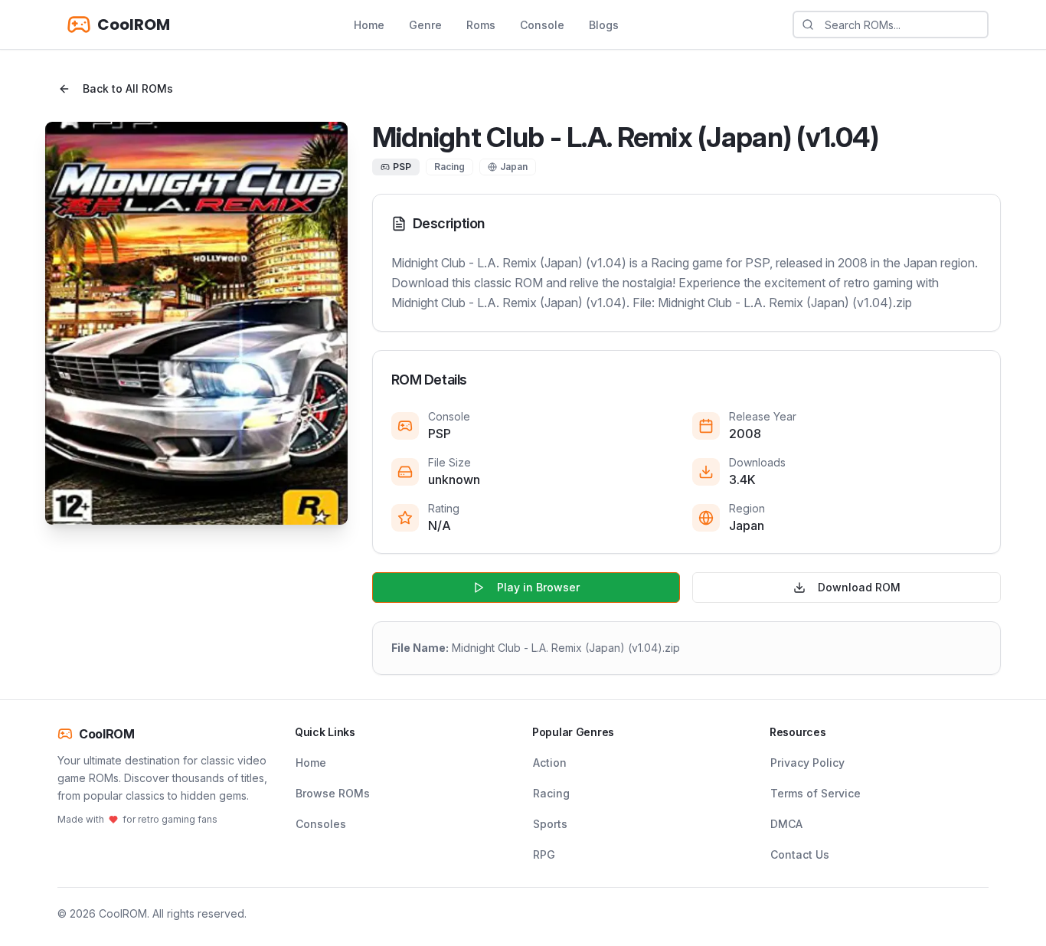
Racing (551, 793)
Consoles (321, 823)
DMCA (786, 823)
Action (550, 762)
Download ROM (859, 587)
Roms (480, 24)
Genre (425, 24)
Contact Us (799, 854)
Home (369, 24)
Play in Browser (538, 587)
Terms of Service (815, 793)
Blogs (604, 24)
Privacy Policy (807, 762)
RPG (544, 854)
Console (542, 24)
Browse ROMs (333, 793)
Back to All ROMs (128, 88)
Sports (550, 823)
